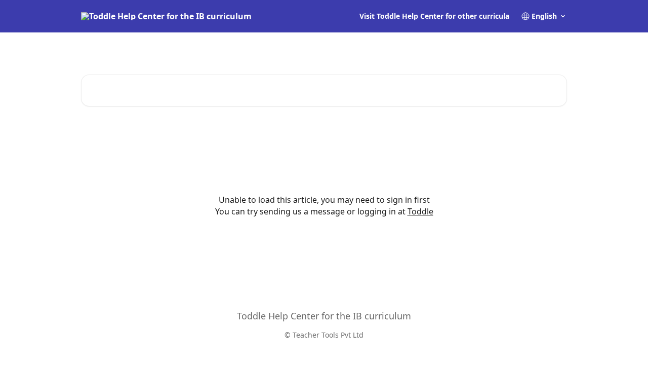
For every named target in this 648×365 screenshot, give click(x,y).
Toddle (420, 211)
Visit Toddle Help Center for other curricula (434, 16)
